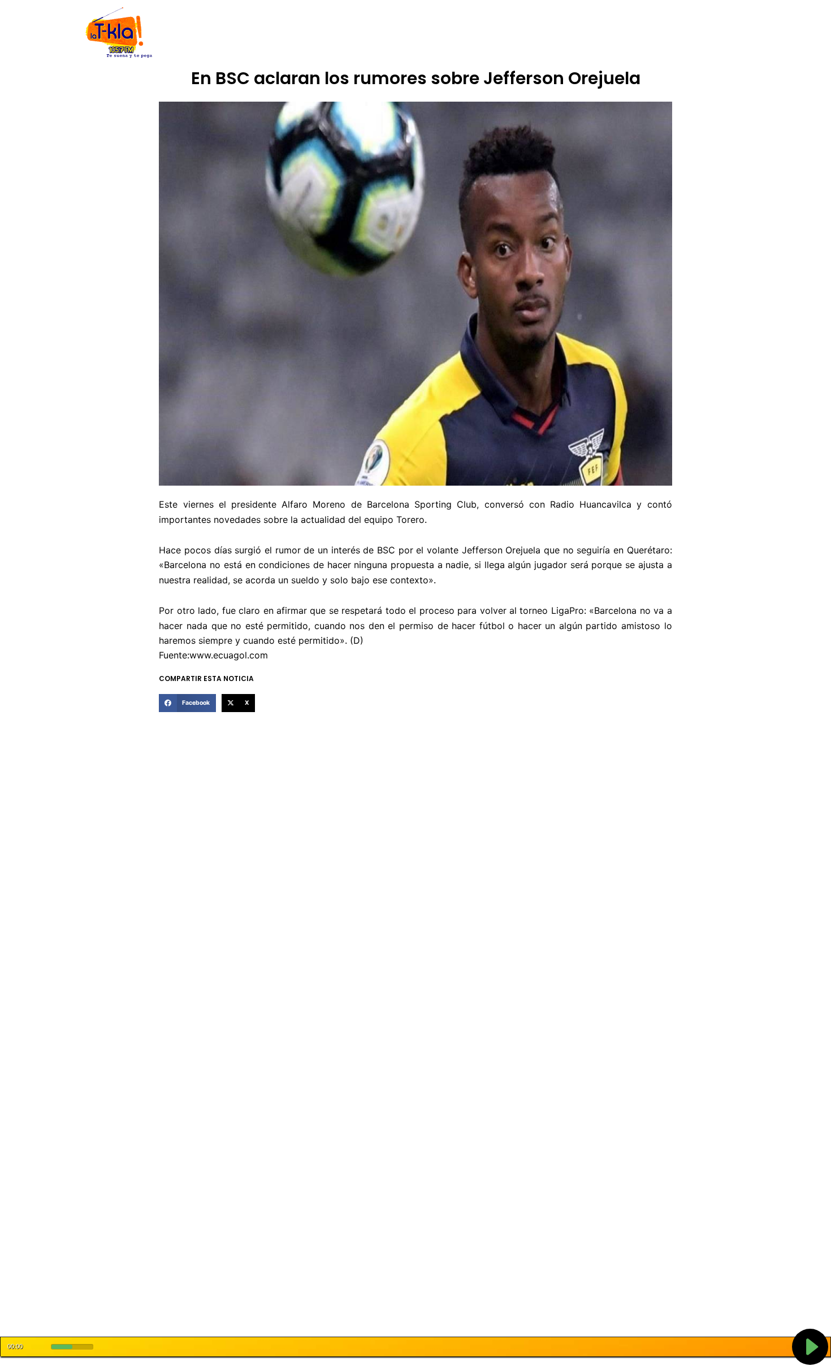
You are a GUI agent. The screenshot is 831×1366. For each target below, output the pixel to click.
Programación (469, 33)
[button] (187, 703)
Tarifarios (528, 33)
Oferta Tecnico (668, 33)
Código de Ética (304, 33)
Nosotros (245, 33)
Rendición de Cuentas (387, 33)
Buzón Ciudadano (593, 33)
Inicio (206, 33)
